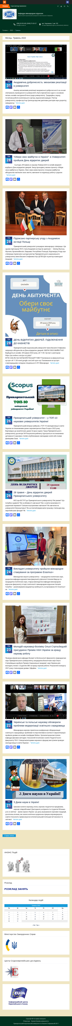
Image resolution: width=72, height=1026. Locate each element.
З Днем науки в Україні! (26, 802)
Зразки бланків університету (40, 1021)
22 (62, 916)
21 (52, 916)
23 (9, 919)
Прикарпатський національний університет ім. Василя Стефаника (34, 1023)
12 (35, 914)
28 (52, 919)
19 (35, 916)
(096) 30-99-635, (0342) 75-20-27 (26, 23)
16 (9, 916)
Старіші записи (9, 836)
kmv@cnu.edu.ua (21, 25)
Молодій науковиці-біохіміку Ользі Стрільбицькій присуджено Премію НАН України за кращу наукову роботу (40, 650)
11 (26, 914)
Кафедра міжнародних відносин (30, 13)
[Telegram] (68, 6)
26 (35, 919)
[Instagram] (64, 6)
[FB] (58, 6)
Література (26, 1021)
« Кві (34, 925)
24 (17, 919)
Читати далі (20, 103)
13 (43, 914)
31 (17, 921)
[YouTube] (61, 6)
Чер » (37, 925)
